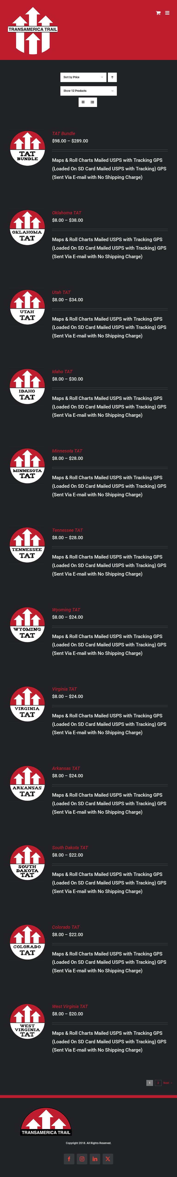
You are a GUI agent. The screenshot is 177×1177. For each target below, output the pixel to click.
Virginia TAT (64, 689)
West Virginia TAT (70, 1006)
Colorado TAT (66, 927)
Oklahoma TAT (66, 213)
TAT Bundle (63, 133)
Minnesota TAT (67, 451)
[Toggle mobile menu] (167, 12)
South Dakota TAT (70, 847)
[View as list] (92, 102)
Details (27, 155)
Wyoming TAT (66, 609)
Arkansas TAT (66, 768)
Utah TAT (61, 292)
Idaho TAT (62, 371)
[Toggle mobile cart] (158, 12)
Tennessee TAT (67, 530)
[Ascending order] (112, 77)
